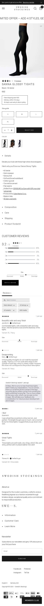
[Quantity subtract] (5, 130)
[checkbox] (23, 310)
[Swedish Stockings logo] (22, 8)
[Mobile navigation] (3, 8)
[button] (22, 248)
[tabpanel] (22, 382)
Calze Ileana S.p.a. (19, 194)
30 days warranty (10, 199)
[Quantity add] (11, 130)
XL (8, 121)
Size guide (5, 108)
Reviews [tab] (7, 293)
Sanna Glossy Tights (4, 143)
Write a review (10, 282)
